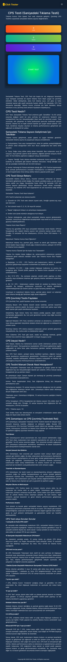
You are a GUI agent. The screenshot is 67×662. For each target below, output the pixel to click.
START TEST (33, 70)
